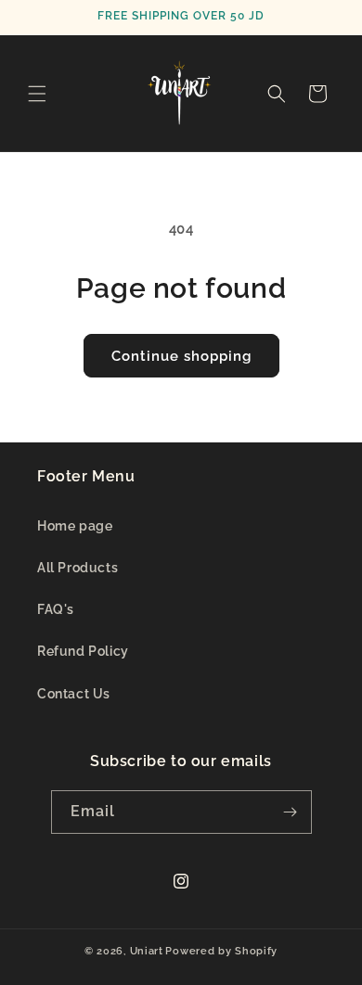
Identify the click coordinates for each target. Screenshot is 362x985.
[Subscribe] (290, 812)
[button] (37, 93)
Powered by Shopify (221, 951)
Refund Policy (83, 651)
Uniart (146, 951)
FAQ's (55, 609)
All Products (77, 567)
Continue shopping (181, 356)
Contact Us (73, 693)
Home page (74, 525)
